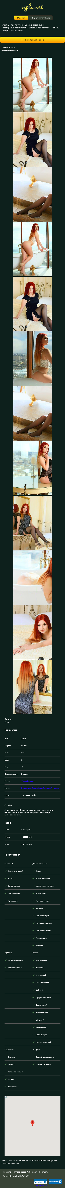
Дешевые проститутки (39, 27)
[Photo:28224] (32, 687)
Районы (55, 27)
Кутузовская (26, 788)
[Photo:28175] (32, 85)
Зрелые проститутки (34, 24)
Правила (7, 1171)
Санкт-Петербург (41, 17)
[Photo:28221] (32, 523)
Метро (5, 30)
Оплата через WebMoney (25, 1171)
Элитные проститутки (12, 24)
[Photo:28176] (32, 139)
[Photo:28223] (32, 632)
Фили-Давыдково (28, 781)
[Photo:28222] (32, 577)
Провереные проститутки (14, 27)
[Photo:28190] (32, 413)
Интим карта (17, 30)
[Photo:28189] (32, 358)
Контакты (43, 1171)
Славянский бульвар (51, 788)
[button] (32, 1123)
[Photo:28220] (32, 468)
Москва (21, 17)
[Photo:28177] (32, 194)
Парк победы (37, 788)
